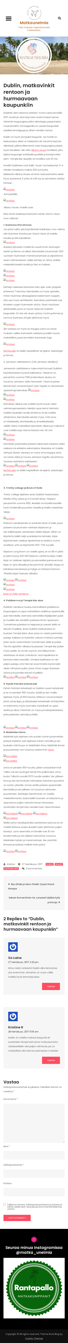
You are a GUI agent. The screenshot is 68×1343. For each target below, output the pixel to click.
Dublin (49, 864)
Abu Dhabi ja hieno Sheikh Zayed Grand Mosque (31, 886)
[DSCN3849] (10, 818)
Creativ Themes (34, 1338)
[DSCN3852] (10, 760)
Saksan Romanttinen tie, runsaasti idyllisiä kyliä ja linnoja (34, 900)
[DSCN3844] (40, 813)
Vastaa (51, 986)
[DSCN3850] (10, 756)
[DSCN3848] (10, 813)
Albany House (38, 150)
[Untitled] (9, 189)
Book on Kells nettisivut (16, 593)
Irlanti (59, 864)
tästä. (51, 749)
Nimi (6, 1146)
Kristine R (15, 1027)
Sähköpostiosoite (13, 1164)
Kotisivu (7, 1183)
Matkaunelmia (34, 22)
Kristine (11, 864)
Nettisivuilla (9, 350)
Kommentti (10, 1099)
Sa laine (15, 958)
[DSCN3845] (25, 813)
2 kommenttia (34, 868)
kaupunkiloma (11, 868)
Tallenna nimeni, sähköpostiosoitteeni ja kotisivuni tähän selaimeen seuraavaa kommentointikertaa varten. (34, 1207)
